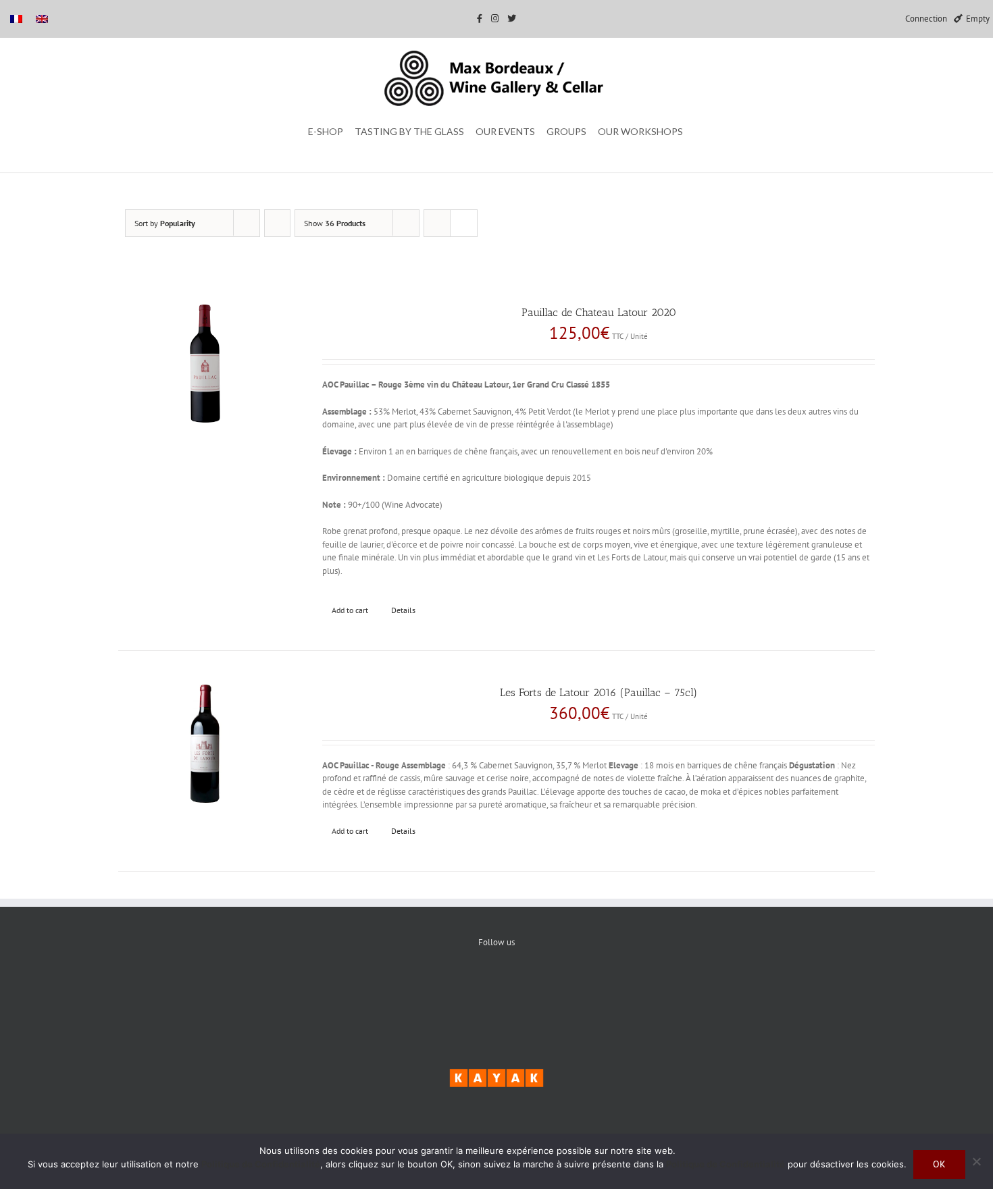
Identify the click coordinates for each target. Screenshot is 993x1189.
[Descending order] (277, 223)
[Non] (976, 1161)
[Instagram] (538, 988)
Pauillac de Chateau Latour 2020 (598, 312)
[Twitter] (497, 988)
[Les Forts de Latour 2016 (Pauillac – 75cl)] (205, 744)
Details (403, 610)
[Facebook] (456, 988)
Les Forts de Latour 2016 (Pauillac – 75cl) (598, 692)
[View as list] (464, 223)
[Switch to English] (42, 18)
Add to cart (350, 610)
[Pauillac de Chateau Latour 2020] (205, 364)
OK (939, 1164)
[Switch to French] (16, 18)
